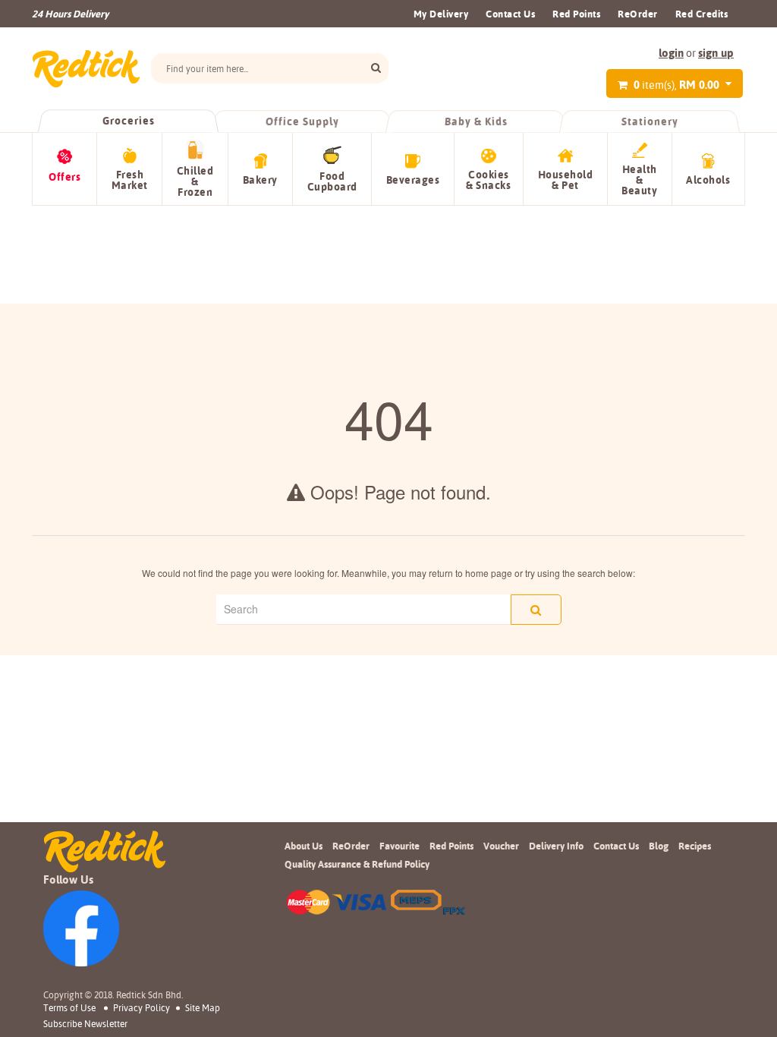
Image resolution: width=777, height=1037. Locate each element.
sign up (716, 53)
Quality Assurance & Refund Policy (357, 864)
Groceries (128, 121)
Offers (64, 177)
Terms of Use (69, 1007)
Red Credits (701, 14)
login (671, 53)
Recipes (694, 846)
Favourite (399, 846)
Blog (658, 846)
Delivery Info (556, 846)
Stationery (649, 121)
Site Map (202, 1007)
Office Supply (302, 121)
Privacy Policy (141, 1007)
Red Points (576, 14)
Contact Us (510, 14)
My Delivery (441, 14)
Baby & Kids (476, 121)
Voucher (501, 846)
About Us (303, 846)
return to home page (470, 572)
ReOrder (638, 14)
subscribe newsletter (85, 1024)
